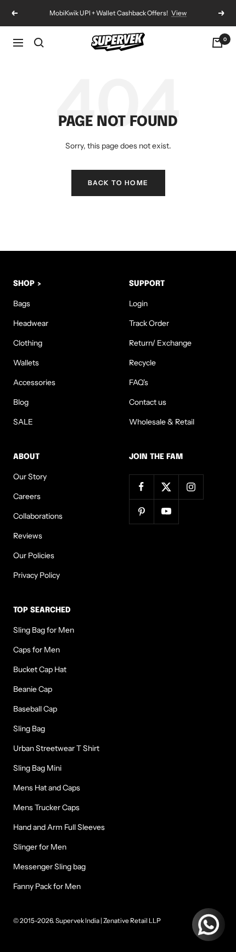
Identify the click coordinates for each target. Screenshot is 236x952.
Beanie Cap (32, 689)
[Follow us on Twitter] (166, 486)
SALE (23, 422)
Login (138, 303)
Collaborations (38, 516)
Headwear (30, 323)
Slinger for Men (39, 847)
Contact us (147, 402)
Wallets (26, 363)
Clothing (27, 343)
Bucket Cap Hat (39, 669)
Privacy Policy (36, 575)
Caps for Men (36, 650)
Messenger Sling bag (49, 866)
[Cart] (217, 43)
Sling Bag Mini (37, 768)
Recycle (142, 363)
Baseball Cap (35, 709)
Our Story (30, 476)
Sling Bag (29, 728)
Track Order (149, 323)
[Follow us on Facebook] (141, 486)
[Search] (39, 43)
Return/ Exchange (160, 343)
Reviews (27, 536)
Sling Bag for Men (43, 630)
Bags (21, 303)
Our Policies (33, 555)
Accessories (34, 382)
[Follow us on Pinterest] (141, 511)
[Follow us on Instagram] (190, 486)
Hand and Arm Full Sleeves (59, 827)
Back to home (118, 183)
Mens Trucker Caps (46, 807)
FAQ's (138, 382)
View (179, 13)
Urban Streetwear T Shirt (56, 748)
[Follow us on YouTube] (166, 511)
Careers (27, 496)
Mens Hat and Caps (46, 788)
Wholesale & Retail (161, 422)
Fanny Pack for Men (47, 886)
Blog (21, 402)
